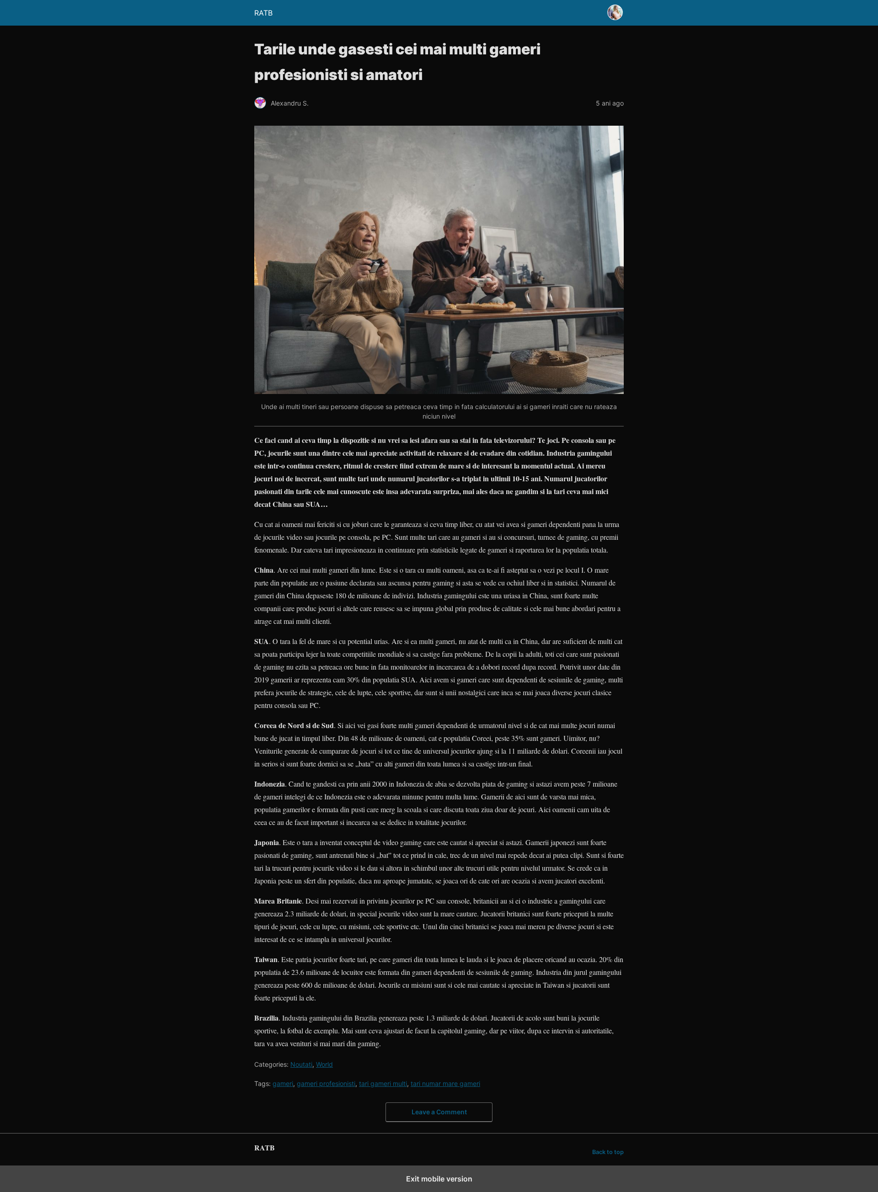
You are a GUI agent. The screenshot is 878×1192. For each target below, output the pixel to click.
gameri (283, 1083)
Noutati (301, 1064)
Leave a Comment (439, 1112)
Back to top (608, 1152)
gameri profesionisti (326, 1083)
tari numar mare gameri (445, 1083)
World (324, 1064)
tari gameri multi (383, 1083)
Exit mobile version (439, 1178)
